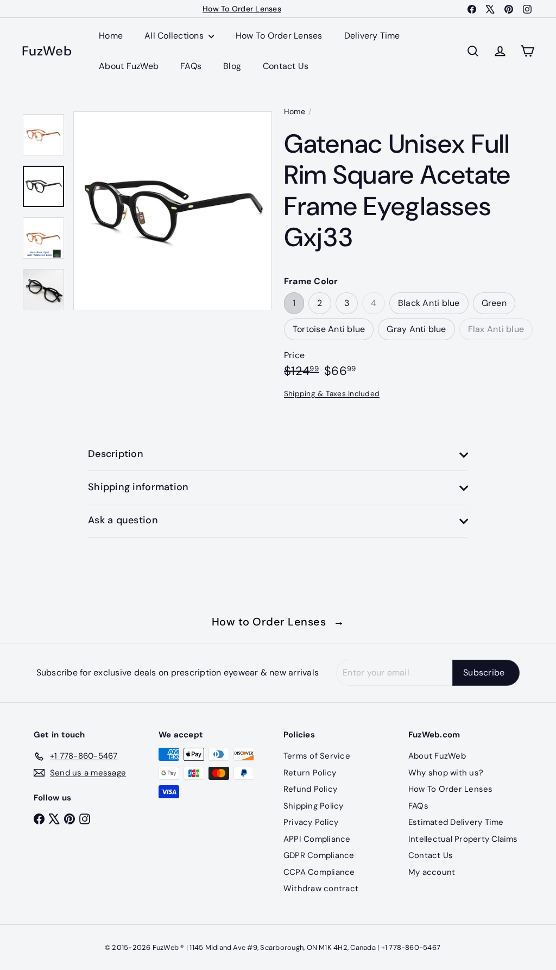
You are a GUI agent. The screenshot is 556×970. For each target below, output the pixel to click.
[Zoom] (172, 211)
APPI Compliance (317, 839)
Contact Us (285, 66)
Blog (232, 66)
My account (431, 872)
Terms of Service (316, 755)
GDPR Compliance (319, 855)
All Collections (175, 35)
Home (111, 35)
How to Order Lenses (278, 622)
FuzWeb (47, 51)
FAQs (190, 66)
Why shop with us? (445, 772)
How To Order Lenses (279, 35)
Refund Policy (310, 789)
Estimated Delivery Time (456, 822)
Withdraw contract (320, 888)
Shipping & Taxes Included (332, 393)
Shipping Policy (313, 805)
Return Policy (309, 772)
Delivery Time (372, 35)
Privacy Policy (310, 822)
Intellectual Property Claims (463, 839)
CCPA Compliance (319, 872)
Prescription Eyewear (242, 10)
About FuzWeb (129, 66)
